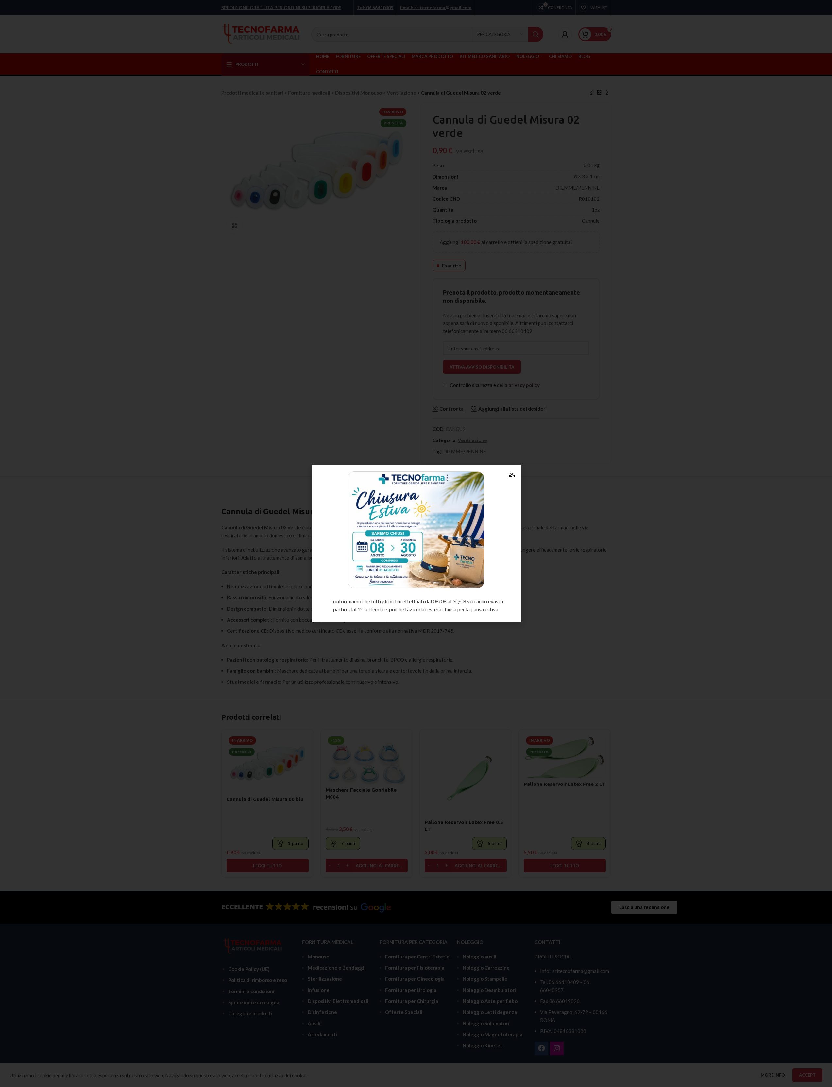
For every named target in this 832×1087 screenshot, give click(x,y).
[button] (511, 474)
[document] (416, 543)
